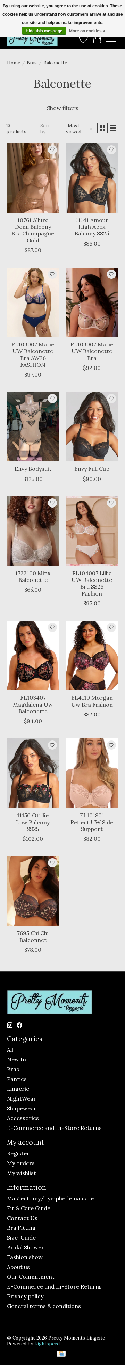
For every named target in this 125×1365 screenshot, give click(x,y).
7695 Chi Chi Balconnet (33, 936)
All (10, 1049)
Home (13, 63)
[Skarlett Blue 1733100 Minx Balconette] (33, 531)
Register (18, 1153)
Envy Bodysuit (33, 468)
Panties (17, 1078)
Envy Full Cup (91, 468)
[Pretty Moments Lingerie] (32, 39)
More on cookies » (87, 31)
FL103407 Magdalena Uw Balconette (33, 704)
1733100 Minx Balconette (32, 576)
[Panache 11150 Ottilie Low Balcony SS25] (33, 773)
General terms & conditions (44, 1305)
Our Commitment (31, 1276)
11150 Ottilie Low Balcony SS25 (33, 822)
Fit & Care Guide (28, 1208)
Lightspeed (47, 1344)
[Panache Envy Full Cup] (92, 426)
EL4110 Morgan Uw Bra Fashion (92, 701)
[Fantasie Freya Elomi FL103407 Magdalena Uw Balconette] (33, 655)
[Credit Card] (61, 1354)
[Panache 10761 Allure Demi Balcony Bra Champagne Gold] (33, 178)
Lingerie (18, 1088)
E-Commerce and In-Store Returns (54, 1127)
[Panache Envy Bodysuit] (33, 426)
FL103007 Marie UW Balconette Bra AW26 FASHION (32, 354)
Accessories (23, 1118)
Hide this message (44, 31)
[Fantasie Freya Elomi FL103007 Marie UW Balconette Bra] (92, 302)
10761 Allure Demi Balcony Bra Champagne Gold (32, 230)
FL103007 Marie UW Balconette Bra (91, 351)
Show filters (62, 107)
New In (16, 1059)
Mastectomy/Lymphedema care (50, 1198)
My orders (21, 1163)
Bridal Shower (25, 1247)
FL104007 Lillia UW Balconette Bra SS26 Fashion (92, 583)
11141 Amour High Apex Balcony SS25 (92, 227)
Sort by (45, 129)
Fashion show (25, 1257)
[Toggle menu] (111, 39)
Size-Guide (21, 1237)
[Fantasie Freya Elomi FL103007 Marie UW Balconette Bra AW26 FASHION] (33, 302)
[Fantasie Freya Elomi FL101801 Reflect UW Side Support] (92, 773)
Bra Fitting (21, 1227)
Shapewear (21, 1108)
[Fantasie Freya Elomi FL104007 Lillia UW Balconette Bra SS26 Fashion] (92, 531)
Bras (32, 63)
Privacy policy (25, 1296)
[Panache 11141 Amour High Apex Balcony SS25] (92, 178)
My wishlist (21, 1172)
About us (18, 1266)
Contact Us (22, 1217)
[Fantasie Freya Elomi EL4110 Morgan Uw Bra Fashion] (92, 655)
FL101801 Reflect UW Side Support (91, 822)
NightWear (21, 1098)
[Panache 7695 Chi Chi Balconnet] (33, 891)
